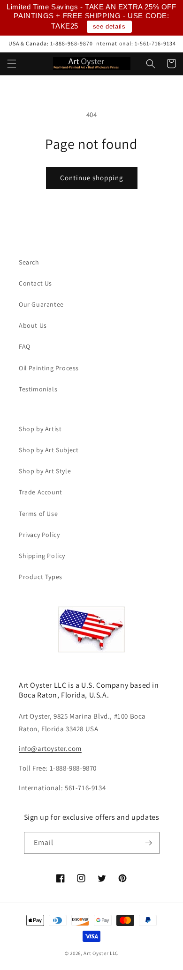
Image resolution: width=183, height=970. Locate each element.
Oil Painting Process (49, 368)
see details (109, 26)
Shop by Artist (40, 429)
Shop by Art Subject (48, 450)
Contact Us (35, 283)
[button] (11, 63)
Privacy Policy (39, 534)
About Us (33, 325)
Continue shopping (91, 177)
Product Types (40, 577)
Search (29, 262)
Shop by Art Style (45, 471)
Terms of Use (38, 513)
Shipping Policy (42, 555)
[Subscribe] (148, 843)
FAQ (24, 346)
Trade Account (40, 492)
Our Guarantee (41, 304)
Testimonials (38, 389)
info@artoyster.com (50, 748)
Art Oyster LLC (101, 953)
